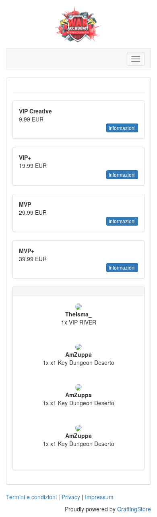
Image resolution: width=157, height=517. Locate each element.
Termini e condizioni (31, 497)
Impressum (99, 497)
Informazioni (122, 127)
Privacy (71, 497)
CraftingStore (134, 509)
